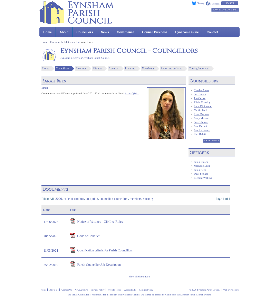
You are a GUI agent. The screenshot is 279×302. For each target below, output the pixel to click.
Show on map (211, 140)
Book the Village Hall (225, 10)
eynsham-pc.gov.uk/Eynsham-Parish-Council (85, 58)
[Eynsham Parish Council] (76, 23)
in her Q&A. (132, 93)
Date (46, 210)
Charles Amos (201, 90)
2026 (58, 198)
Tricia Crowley (202, 102)
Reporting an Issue (171, 68)
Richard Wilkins (203, 177)
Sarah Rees (200, 169)
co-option (92, 198)
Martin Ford (200, 110)
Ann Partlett (200, 126)
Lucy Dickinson (203, 106)
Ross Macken (201, 114)
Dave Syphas (201, 173)
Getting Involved (199, 68)
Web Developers (231, 289)
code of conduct (74, 198)
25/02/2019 (51, 265)
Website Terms (114, 289)
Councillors (84, 32)
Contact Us (66, 289)
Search (230, 3)
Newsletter (148, 68)
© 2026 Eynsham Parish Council (204, 289)
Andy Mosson (201, 118)
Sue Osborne (201, 122)
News (105, 32)
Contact (212, 32)
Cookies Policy (146, 289)
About (64, 32)
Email (44, 87)
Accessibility (130, 289)
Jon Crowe (199, 98)
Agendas (113, 68)
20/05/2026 (51, 236)
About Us (53, 289)
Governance (125, 32)
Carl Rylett (200, 134)
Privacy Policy (98, 289)
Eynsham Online (187, 32)
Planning (130, 68)
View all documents (139, 276)
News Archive (81, 289)
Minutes (97, 68)
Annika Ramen (202, 130)
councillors (121, 198)
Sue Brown (200, 94)
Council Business (154, 32)
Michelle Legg (202, 165)
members (135, 198)
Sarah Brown (201, 161)
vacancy (148, 198)
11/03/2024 (51, 250)
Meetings (81, 68)
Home (47, 32)
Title (72, 210)
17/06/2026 (51, 222)
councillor (106, 198)
